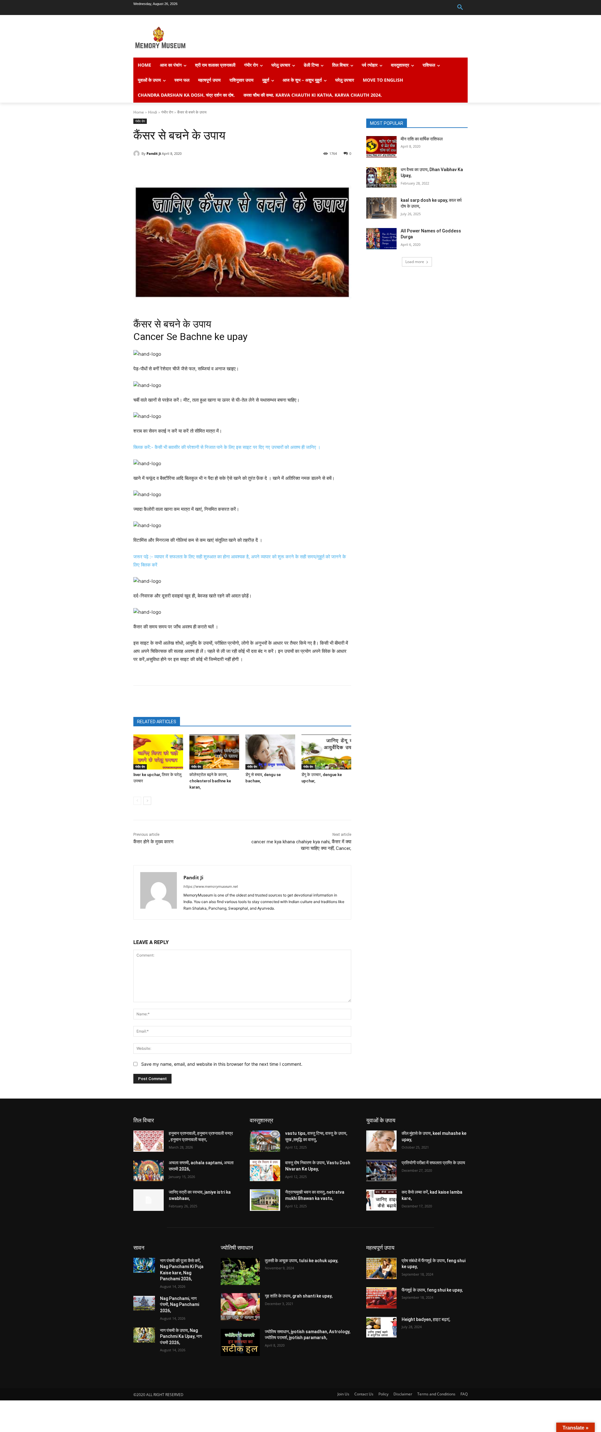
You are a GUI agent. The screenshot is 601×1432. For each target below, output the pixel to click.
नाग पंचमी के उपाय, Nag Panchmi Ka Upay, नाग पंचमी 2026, (181, 1336)
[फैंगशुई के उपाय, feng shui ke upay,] (381, 1297)
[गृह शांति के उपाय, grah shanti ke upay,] (240, 1307)
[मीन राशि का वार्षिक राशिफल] (381, 146)
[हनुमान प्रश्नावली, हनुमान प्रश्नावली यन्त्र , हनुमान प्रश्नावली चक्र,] (148, 1141)
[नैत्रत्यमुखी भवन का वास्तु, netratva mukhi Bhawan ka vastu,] (265, 1200)
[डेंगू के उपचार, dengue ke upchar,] (326, 751)
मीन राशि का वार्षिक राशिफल (422, 138)
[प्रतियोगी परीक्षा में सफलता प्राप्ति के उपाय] (381, 1170)
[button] (460, 7)
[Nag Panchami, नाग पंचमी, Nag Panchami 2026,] (144, 1303)
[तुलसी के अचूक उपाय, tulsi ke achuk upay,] (240, 1271)
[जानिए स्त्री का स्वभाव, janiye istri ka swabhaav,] (148, 1200)
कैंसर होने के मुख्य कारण (153, 842)
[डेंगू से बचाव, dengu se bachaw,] (270, 751)
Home (138, 112)
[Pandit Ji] (137, 153)
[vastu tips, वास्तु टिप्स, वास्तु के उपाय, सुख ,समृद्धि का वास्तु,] (265, 1141)
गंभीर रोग (167, 112)
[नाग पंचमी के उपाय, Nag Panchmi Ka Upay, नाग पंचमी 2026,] (144, 1335)
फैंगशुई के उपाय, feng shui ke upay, (432, 1289)
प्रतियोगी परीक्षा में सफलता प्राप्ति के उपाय (433, 1162)
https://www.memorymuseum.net (210, 886)
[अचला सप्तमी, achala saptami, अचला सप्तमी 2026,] (148, 1170)
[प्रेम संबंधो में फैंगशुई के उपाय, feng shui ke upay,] (381, 1268)
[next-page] (147, 801)
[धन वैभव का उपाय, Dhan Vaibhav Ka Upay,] (381, 177)
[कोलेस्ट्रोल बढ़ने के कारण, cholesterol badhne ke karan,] (214, 751)
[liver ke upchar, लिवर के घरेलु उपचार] (158, 751)
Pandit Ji (153, 153)
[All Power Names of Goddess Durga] (381, 238)
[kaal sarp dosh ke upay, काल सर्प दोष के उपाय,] (381, 208)
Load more (414, 261)
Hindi (152, 112)
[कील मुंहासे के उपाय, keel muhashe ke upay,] (381, 1141)
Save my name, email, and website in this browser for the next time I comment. (221, 1064)
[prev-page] (137, 801)
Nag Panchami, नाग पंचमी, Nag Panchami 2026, (179, 1304)
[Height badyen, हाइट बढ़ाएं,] (381, 1327)
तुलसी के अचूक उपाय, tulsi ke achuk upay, (301, 1260)
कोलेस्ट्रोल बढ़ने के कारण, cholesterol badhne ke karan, (210, 781)
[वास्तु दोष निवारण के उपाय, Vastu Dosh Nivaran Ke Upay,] (265, 1170)
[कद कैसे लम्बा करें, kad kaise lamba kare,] (381, 1200)
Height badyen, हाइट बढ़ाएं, (426, 1319)
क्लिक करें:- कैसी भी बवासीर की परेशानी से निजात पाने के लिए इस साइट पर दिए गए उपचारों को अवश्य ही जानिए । (227, 447)
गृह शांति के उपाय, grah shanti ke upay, (298, 1295)
